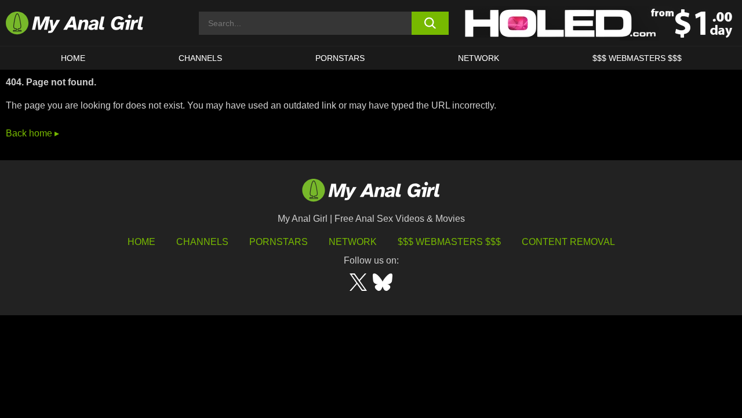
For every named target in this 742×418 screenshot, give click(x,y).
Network (478, 58)
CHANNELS (200, 58)
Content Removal (568, 242)
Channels (202, 242)
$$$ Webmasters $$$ (449, 242)
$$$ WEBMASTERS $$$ (637, 58)
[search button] (430, 23)
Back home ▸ (32, 133)
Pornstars (340, 58)
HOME (73, 58)
